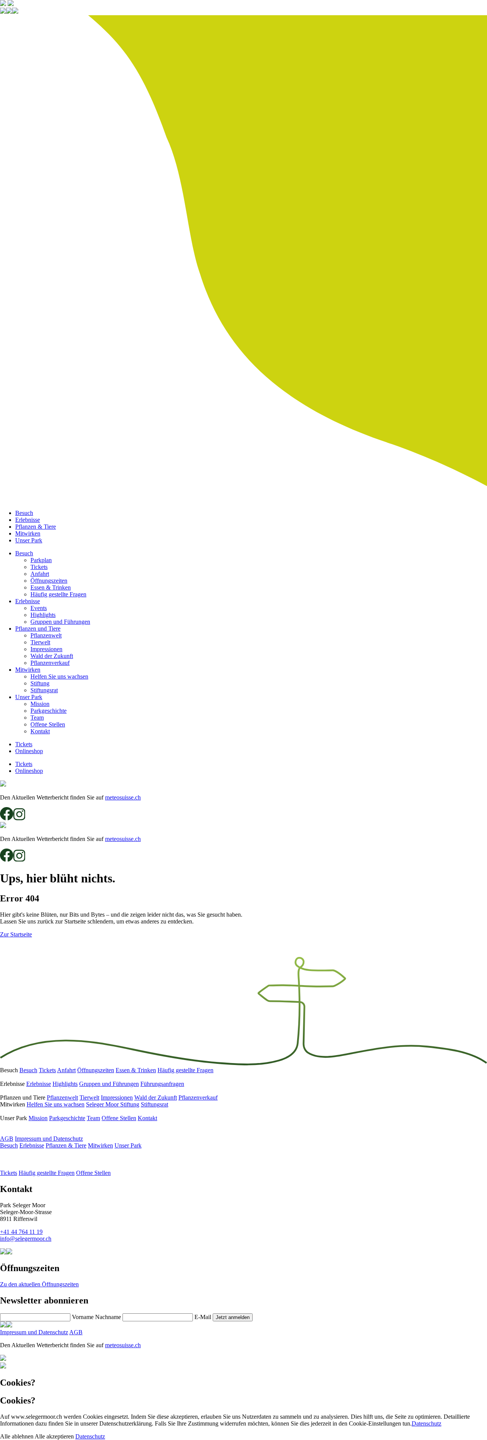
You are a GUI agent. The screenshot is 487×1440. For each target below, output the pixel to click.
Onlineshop (29, 751)
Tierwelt (40, 642)
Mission (39, 704)
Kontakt (40, 731)
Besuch (24, 513)
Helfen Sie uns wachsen (59, 676)
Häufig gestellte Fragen (58, 594)
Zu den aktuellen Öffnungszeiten (39, 1284)
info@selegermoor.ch (25, 1238)
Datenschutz (426, 1423)
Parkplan (41, 560)
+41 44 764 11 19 (21, 1232)
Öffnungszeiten (48, 580)
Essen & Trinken (50, 587)
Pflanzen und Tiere (37, 628)
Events (38, 608)
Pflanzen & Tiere (35, 526)
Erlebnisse (27, 520)
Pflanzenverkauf (50, 663)
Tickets (39, 567)
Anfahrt (39, 574)
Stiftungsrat (44, 690)
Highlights (43, 615)
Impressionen (46, 649)
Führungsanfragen (162, 1084)
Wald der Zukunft (51, 656)
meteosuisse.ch (123, 797)
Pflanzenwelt (46, 635)
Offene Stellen (47, 724)
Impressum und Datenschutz (49, 1138)
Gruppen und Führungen (60, 621)
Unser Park (28, 540)
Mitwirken (27, 533)
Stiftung (39, 683)
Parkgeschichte (48, 710)
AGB (6, 1138)
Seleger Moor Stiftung (112, 1104)
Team (37, 717)
